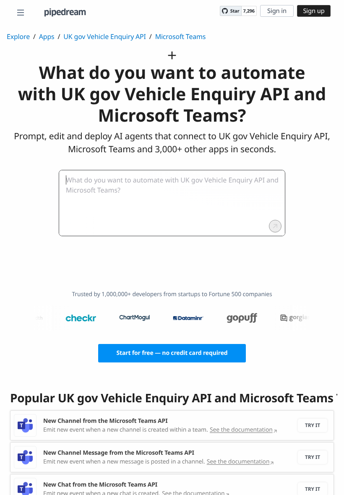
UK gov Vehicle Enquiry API (104, 36)
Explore (18, 36)
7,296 (249, 11)
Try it (312, 425)
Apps (47, 36)
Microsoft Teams (180, 36)
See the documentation (241, 430)
